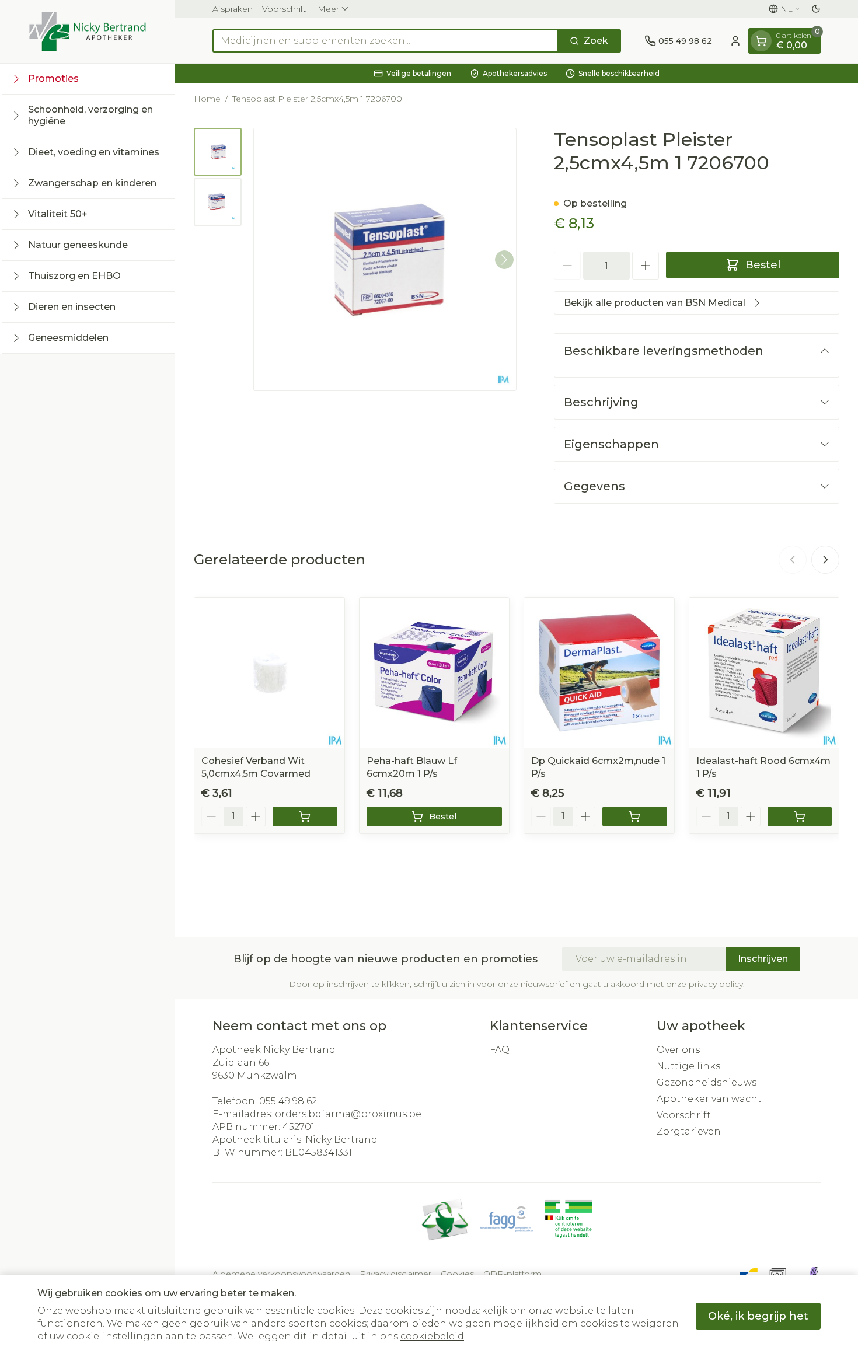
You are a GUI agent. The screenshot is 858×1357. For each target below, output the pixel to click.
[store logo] (87, 31)
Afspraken (232, 9)
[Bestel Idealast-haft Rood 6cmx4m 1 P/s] (800, 816)
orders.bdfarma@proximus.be (348, 1113)
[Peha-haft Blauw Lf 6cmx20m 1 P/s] (435, 673)
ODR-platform (512, 1273)
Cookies (457, 1273)
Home (207, 98)
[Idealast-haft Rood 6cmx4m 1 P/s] (764, 673)
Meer (328, 9)
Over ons (678, 1049)
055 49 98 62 (288, 1101)
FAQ (500, 1049)
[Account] (735, 41)
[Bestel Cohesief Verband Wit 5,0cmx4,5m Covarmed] (305, 816)
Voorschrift (284, 9)
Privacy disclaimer (395, 1273)
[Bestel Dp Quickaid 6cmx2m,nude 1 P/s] (634, 816)
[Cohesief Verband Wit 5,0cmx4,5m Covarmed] (269, 673)
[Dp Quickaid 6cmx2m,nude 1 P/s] (599, 673)
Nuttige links (688, 1066)
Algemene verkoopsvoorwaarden (281, 1273)
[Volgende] (504, 259)
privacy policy (716, 984)
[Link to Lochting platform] (814, 1274)
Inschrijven (763, 958)
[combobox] (385, 41)
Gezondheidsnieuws (706, 1082)
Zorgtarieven (689, 1131)
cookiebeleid (432, 1336)
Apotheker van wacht (709, 1098)
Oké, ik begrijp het (758, 1316)
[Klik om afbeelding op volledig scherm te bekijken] (385, 259)
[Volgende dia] (825, 560)
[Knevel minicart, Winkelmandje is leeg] (761, 40)
